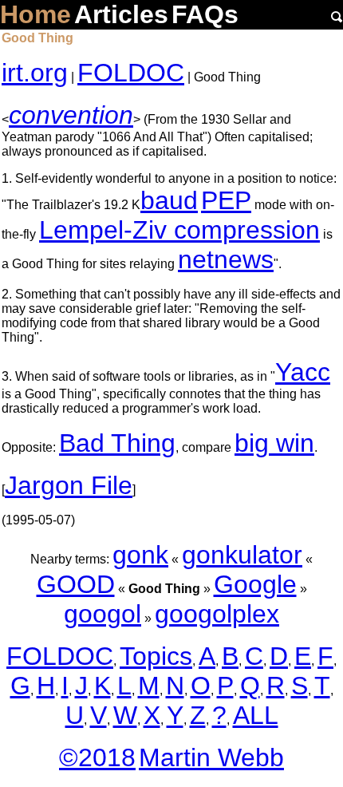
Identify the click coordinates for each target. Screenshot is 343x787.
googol (102, 613)
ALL (255, 715)
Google (255, 584)
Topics (156, 656)
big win (274, 443)
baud (169, 200)
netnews (226, 259)
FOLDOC (130, 72)
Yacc (302, 372)
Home (35, 14)
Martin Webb (211, 757)
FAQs (205, 14)
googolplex (217, 613)
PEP (226, 200)
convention (71, 115)
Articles (121, 14)
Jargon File (68, 485)
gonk (140, 554)
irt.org (35, 72)
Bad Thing (117, 443)
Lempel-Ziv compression (179, 230)
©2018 (97, 757)
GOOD (76, 584)
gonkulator (242, 554)
